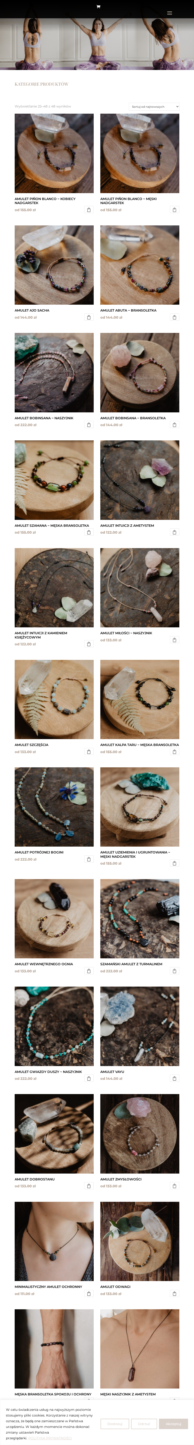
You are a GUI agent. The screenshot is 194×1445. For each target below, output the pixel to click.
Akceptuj (173, 1424)
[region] (97, 1422)
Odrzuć (144, 1424)
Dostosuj (114, 1424)
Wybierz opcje (89, 209)
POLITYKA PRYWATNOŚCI (50, 1438)
